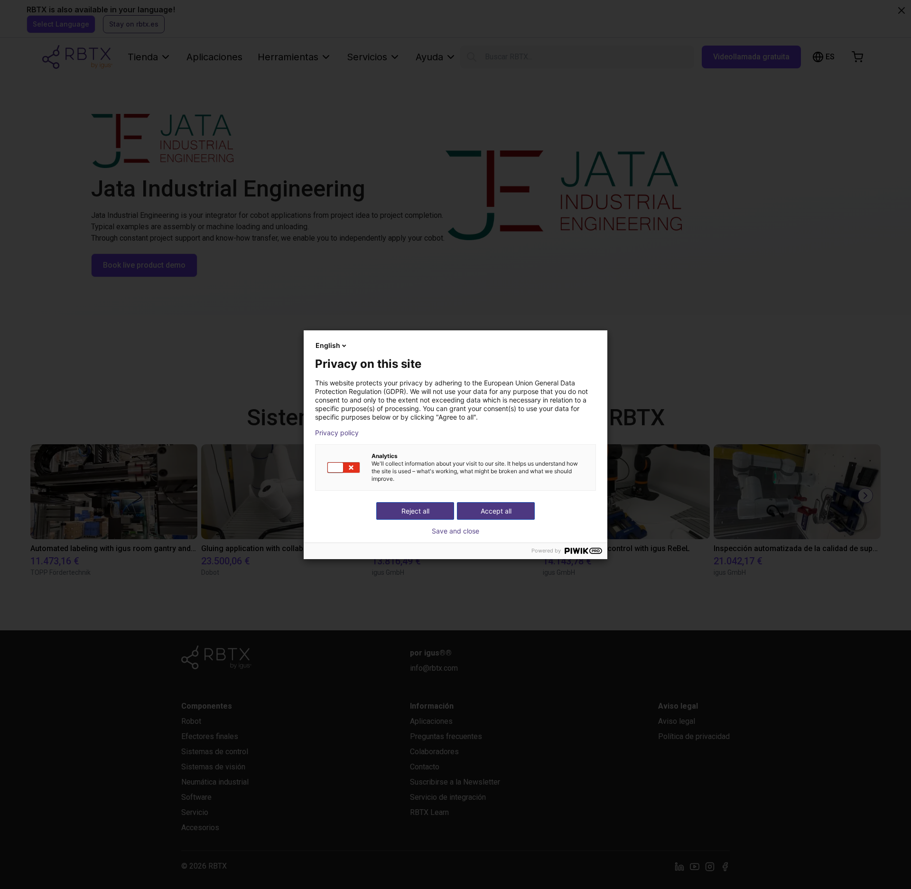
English (328, 345)
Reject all (415, 511)
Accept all (496, 511)
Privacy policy (337, 433)
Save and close (455, 531)
